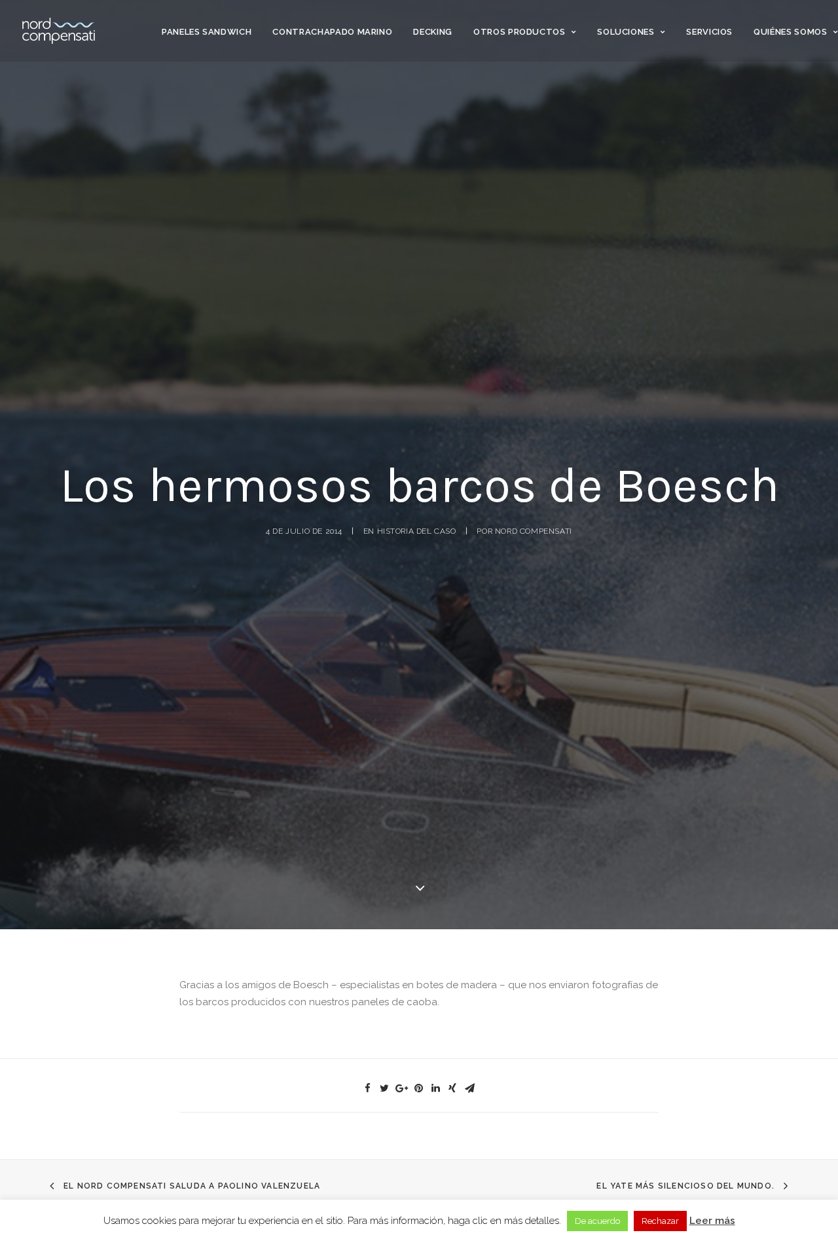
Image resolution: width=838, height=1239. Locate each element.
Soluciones (626, 32)
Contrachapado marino (332, 32)
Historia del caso (416, 531)
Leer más (712, 1221)
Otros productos (519, 32)
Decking (432, 32)
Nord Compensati (533, 531)
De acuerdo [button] (597, 1221)
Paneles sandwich (206, 32)
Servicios (709, 32)
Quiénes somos (790, 32)
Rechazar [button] (660, 1221)
